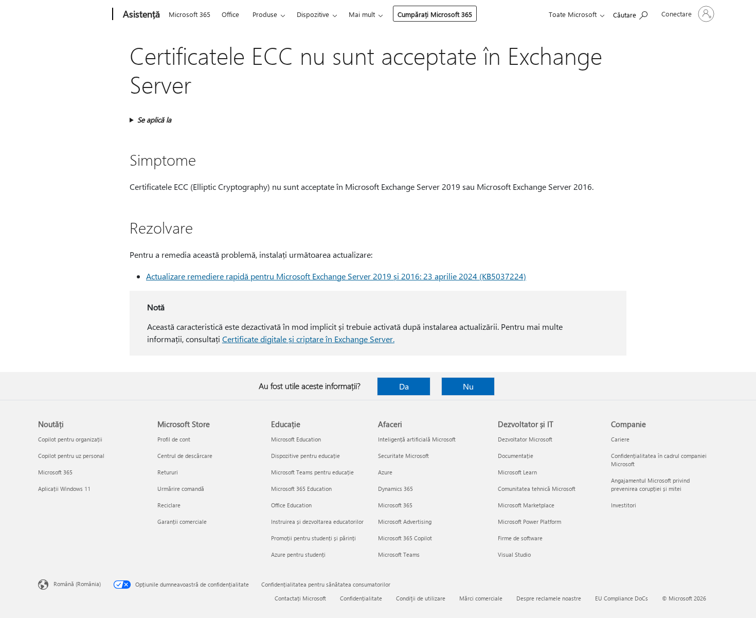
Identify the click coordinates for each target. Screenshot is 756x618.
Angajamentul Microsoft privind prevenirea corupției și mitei (650, 484)
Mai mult (362, 14)
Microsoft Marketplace (526, 505)
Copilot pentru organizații (70, 439)
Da (404, 386)
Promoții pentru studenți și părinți (313, 538)
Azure (385, 472)
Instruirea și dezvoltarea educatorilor (317, 521)
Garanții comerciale (182, 521)
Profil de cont (173, 439)
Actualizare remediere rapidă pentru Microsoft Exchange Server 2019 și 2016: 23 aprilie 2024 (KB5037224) (336, 276)
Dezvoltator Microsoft (525, 439)
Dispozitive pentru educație (305, 456)
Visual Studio (514, 554)
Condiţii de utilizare (420, 598)
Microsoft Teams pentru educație (312, 472)
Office (230, 14)
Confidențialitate (361, 598)
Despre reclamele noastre (548, 598)
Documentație (515, 456)
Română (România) (77, 584)
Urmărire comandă (180, 488)
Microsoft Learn (517, 472)
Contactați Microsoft (300, 598)
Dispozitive (313, 14)
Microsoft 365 (189, 14)
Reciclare (169, 505)
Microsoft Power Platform (529, 521)
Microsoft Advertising (404, 521)
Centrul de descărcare (184, 456)
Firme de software (520, 538)
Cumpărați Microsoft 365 (435, 14)
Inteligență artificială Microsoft (417, 439)
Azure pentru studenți (298, 554)
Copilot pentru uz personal (71, 456)
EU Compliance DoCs (621, 598)
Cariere (620, 439)
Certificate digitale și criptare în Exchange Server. (308, 338)
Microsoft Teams (399, 554)
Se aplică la (154, 120)
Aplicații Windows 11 (64, 488)
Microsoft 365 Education (301, 488)
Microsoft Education (296, 439)
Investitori (623, 505)
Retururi (167, 472)
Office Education (291, 505)
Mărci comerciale (480, 598)
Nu (468, 386)
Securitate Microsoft (403, 456)
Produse (265, 14)
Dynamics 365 (395, 488)
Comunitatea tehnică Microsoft (536, 488)
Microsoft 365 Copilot (405, 538)
